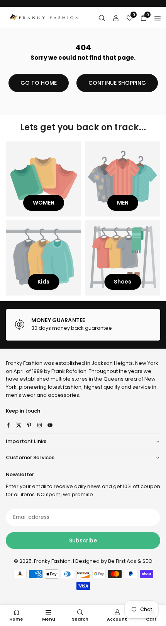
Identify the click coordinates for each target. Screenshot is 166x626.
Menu (48, 619)
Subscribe (83, 540)
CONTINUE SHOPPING (117, 83)
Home (16, 619)
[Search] (102, 18)
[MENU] (157, 18)
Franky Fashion (24, 363)
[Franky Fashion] (44, 17)
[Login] (116, 18)
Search (80, 619)
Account (117, 619)
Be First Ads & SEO (130, 561)
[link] (83, 325)
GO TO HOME (38, 83)
